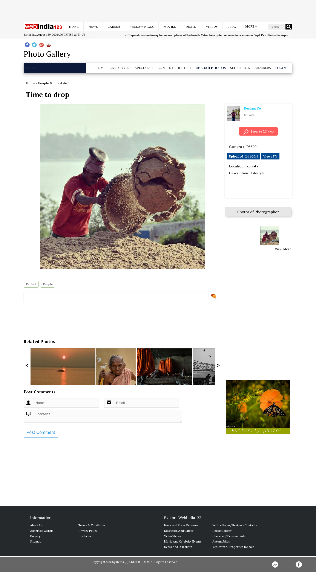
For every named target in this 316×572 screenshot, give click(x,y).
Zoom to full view (262, 131)
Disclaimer (85, 536)
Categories (120, 67)
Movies (170, 27)
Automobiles (221, 541)
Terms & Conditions (92, 525)
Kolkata (252, 166)
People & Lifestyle (52, 83)
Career (114, 27)
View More (283, 249)
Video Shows (172, 536)
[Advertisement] (158, 10)
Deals (191, 27)
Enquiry (35, 536)
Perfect (31, 284)
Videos (212, 27)
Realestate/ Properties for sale (233, 547)
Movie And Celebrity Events (183, 541)
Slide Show (240, 67)
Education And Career (178, 531)
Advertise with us (71, 35)
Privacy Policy (87, 531)
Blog (232, 27)
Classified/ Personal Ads (228, 536)
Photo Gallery (222, 531)
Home (74, 27)
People (48, 284)
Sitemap (35, 541)
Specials (142, 67)
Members (263, 67)
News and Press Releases (181, 525)
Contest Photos (173, 67)
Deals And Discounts (178, 547)
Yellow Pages (142, 27)
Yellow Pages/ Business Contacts (234, 525)
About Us (36, 525)
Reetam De (252, 108)
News (93, 27)
